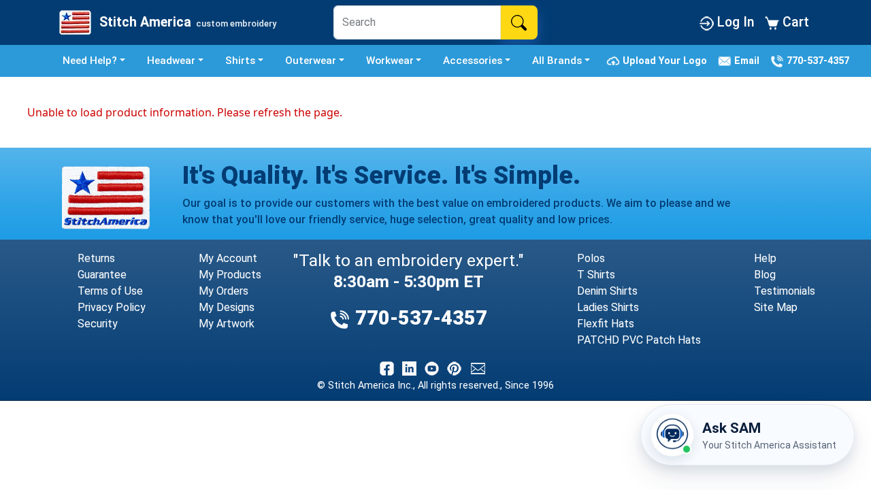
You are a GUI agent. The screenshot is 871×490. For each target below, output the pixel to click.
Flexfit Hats (605, 323)
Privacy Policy (112, 307)
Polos (591, 258)
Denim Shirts (607, 290)
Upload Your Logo (666, 60)
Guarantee (102, 274)
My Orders (223, 290)
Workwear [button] (390, 60)
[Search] (519, 22)
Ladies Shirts (608, 307)
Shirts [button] (240, 60)
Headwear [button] (171, 60)
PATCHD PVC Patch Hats (639, 339)
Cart (794, 22)
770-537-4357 (816, 60)
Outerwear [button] (310, 60)
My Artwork (226, 323)
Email (748, 60)
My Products (230, 274)
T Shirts (596, 274)
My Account (228, 258)
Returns (96, 258)
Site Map (776, 307)
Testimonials (784, 290)
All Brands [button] (557, 60)
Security (98, 323)
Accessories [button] (472, 60)
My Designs (226, 307)
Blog (765, 274)
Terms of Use (110, 290)
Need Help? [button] (90, 60)
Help (765, 258)
